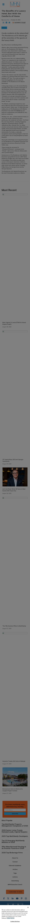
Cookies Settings (15, 921)
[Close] (28, 907)
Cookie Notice (10, 918)
